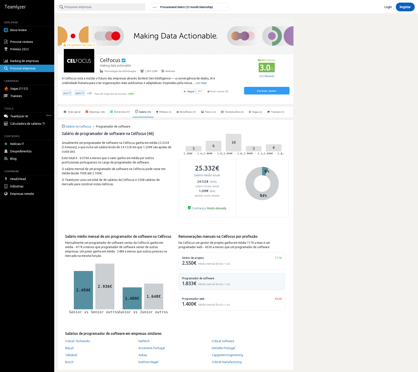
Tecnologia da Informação (120, 71)
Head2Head (18, 179)
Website (170, 71)
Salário (145, 112)
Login (388, 7)
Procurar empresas (23, 68)
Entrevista (121, 112)
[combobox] (101, 7)
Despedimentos (21, 151)
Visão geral (73, 112)
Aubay (142, 355)
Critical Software (223, 341)
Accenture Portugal (151, 348)
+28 (89, 93)
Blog (13, 158)
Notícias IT (17, 144)
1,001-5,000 (151, 71)
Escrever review (266, 90)
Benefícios (188, 112)
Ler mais (201, 83)
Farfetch (144, 341)
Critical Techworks (77, 341)
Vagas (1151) (19, 88)
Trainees (16, 96)
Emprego (97, 112)
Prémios (165, 112)
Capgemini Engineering (227, 355)
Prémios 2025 (19, 49)
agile (78, 93)
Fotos (210, 112)
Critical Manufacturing (227, 362)
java (65, 93)
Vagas (257, 112)
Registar (405, 7)
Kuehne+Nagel (148, 362)
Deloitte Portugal (223, 348)
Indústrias (17, 186)
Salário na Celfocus (78, 126)
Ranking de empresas (24, 61)
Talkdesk (71, 355)
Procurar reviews (21, 42)
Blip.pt (69, 348)
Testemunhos (234, 112)
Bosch (69, 362)
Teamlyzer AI (31, 116)
